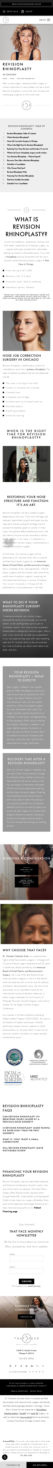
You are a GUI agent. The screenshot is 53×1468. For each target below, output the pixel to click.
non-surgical (26, 1417)
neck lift (34, 1413)
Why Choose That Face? (16, 168)
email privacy (34, 1286)
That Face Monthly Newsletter (18, 179)
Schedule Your (26, 1308)
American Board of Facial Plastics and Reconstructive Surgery (24, 971)
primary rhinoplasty (36, 369)
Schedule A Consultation (16, 164)
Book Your (26, 882)
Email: (12, 1267)
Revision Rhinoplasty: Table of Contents (21, 133)
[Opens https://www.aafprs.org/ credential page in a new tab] (14, 1077)
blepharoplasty (11, 1413)
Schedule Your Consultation (17, 183)
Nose (12, 78)
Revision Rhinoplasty (26, 78)
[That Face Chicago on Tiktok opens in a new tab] (21, 1366)
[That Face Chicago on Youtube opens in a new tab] (26, 1366)
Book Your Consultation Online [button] (26, 4)
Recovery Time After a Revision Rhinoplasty (23, 160)
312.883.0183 (26, 1455)
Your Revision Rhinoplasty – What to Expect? (23, 156)
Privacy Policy (36, 1391)
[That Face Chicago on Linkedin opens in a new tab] (32, 1366)
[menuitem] (10, 1366)
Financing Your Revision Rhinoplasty (20, 176)
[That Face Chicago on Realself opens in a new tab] (42, 1366)
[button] (4, 1457)
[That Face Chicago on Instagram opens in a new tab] (10, 1366)
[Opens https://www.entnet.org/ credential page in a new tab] (38, 1057)
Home (5, 78)
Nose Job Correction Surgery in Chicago (22, 141)
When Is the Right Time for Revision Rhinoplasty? (25, 145)
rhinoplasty (11, 256)
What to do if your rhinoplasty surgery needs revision (27, 152)
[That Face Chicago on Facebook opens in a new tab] (15, 1366)
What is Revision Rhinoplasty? (18, 137)
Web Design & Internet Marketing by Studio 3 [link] (27, 1386)
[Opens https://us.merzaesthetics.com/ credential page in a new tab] (38, 1077)
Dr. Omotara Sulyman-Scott (15, 956)
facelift (23, 1413)
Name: (13, 1254)
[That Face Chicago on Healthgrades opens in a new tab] (37, 1366)
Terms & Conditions (19, 1391)
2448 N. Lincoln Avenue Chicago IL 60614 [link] (26, 1352)
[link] (26, 1359)
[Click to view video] (26, 464)
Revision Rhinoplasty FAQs (17, 172)
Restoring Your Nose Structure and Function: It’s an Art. (27, 149)
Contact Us (26, 869)
